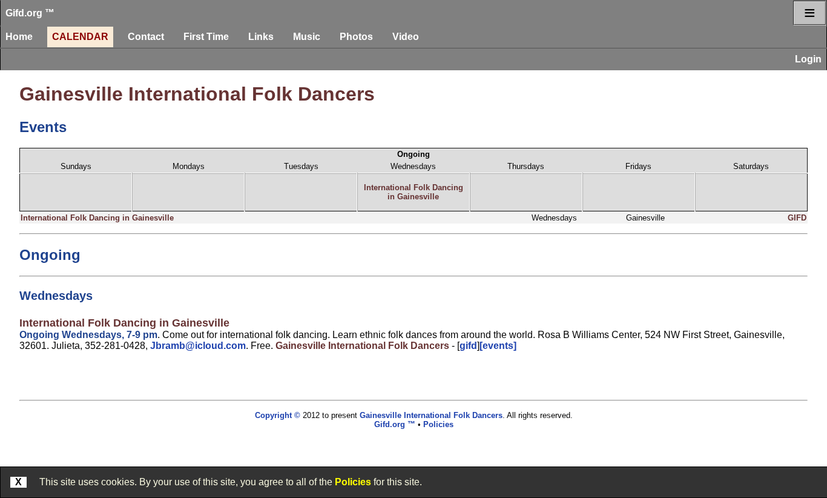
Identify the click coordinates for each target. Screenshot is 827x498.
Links (261, 37)
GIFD (797, 217)
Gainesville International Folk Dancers (197, 94)
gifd (468, 345)
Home (19, 37)
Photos (356, 37)
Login (808, 59)
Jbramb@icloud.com (198, 345)
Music (306, 37)
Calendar (80, 37)
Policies (353, 482)
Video (405, 37)
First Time (206, 37)
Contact (146, 37)
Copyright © (277, 415)
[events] (497, 345)
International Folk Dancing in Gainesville (413, 192)
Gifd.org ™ (29, 13)
